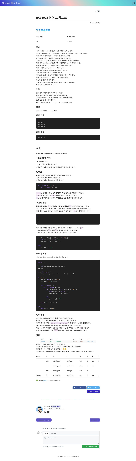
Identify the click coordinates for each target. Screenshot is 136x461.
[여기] (45, 380)
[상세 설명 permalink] (35, 314)
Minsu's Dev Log (11, 3)
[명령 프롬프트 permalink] (35, 30)
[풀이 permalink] (35, 148)
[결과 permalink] (35, 335)
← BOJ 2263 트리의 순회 (44, 420)
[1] (68, 340)
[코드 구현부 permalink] (35, 253)
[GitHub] (133, 3)
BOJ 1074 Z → (94, 420)
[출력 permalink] (35, 107)
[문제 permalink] (35, 47)
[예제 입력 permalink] (35, 115)
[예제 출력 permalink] (35, 132)
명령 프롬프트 (43, 30)
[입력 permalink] (35, 89)
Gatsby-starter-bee (74, 456)
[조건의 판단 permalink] (35, 202)
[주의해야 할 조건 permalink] (35, 158)
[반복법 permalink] (35, 172)
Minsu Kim (60, 456)
